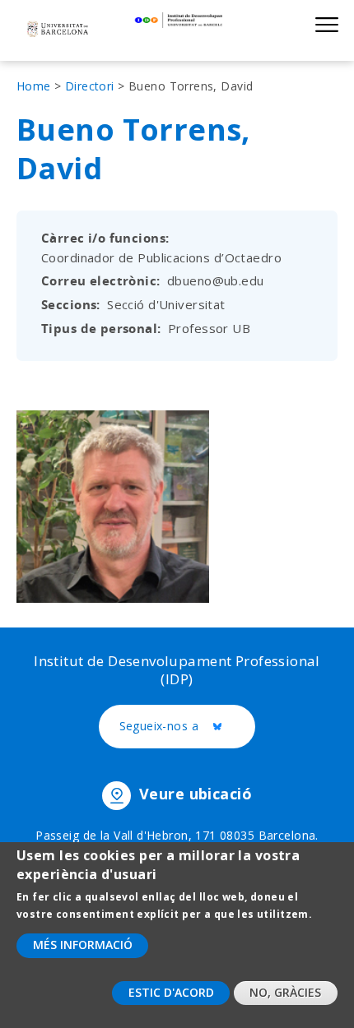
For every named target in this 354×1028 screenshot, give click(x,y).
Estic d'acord (171, 992)
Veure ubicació (195, 793)
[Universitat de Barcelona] (57, 30)
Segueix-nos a (187, 726)
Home (33, 86)
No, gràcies (285, 992)
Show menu (326, 24)
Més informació (83, 944)
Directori (89, 86)
